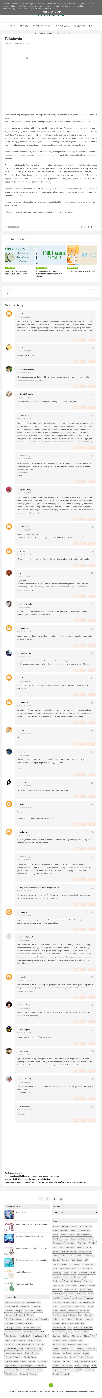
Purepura (71, 1344)
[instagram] (61, 1198)
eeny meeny (89, 1370)
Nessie (23, 977)
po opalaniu (42, 1361)
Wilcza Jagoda (66, 1366)
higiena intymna (32, 1319)
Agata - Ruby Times (28, 490)
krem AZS (27, 1332)
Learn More (47, 12)
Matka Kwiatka (26, 604)
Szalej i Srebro (21, 1212)
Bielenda (56, 1252)
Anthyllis (56, 1239)
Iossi (91, 1294)
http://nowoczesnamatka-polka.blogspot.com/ (40, 888)
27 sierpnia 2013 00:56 (24, 980)
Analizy (24, 26)
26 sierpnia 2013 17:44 (24, 706)
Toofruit (90, 1357)
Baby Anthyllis (58, 1243)
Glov (68, 1285)
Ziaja (55, 1370)
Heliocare (82, 1285)
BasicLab (87, 1247)
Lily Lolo (66, 1302)
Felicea (76, 1277)
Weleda (55, 1366)
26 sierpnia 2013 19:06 (24, 733)
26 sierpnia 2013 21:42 (24, 860)
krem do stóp (11, 1336)
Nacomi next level (77, 1323)
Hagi (74, 1285)
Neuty (70, 1332)
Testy (64, 33)
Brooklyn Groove (85, 1252)
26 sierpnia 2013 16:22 (24, 631)
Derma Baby (74, 1264)
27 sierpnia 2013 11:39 (23, 1008)
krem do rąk (39, 1332)
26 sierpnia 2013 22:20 (24, 915)
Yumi (94, 1366)
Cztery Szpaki (77, 1260)
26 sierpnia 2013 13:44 (24, 372)
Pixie (93, 1336)
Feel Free (67, 1277)
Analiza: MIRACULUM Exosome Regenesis (32, 1224)
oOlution (56, 1374)
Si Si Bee (56, 1353)
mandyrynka (25, 1030)
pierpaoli (65, 1374)
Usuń (91, 340)
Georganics (88, 1281)
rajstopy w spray (25, 1366)
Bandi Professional (67, 1247)
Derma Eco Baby (88, 1264)
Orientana (56, 1336)
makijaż (38, 1340)
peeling (23, 1361)
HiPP (89, 1290)
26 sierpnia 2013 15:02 (24, 554)
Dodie (55, 1268)
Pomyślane (14, 227)
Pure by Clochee (59, 1344)
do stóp (39, 1311)
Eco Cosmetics (86, 1268)
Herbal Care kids (71, 1290)
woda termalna (11, 1374)
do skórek (29, 1311)
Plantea (56, 1340)
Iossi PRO (57, 1298)
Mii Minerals (84, 1311)
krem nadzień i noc (40, 1336)
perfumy (32, 1361)
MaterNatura (73, 1311)
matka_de (24, 1051)
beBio (80, 1370)
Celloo (70, 1256)
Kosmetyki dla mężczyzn (15, 1302)
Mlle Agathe (88, 1315)
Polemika (73, 1340)
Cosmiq (56, 1260)
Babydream (82, 1243)
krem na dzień (24, 1336)
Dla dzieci (79, 26)
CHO (55, 1256)
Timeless (81, 1357)
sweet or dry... (26, 653)
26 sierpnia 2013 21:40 (24, 807)
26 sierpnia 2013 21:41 (24, 835)
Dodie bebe (64, 1268)
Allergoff (73, 1230)
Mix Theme (66, 1391)
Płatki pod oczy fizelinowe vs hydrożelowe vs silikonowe (17, 272)
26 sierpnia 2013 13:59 (24, 419)
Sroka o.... (35, 1391)
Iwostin (66, 1298)
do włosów (28, 1315)
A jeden (74, 1226)
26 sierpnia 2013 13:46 (24, 397)
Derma (64, 1264)
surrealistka (25, 1107)
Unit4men (66, 1361)
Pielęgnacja (63, 26)
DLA (86, 1260)
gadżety (52, 33)
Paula (22, 551)
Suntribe (77, 1353)
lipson (23, 783)
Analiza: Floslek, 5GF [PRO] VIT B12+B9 (31, 1248)
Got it (58, 12)
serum (8, 1370)
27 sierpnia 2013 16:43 (24, 1032)
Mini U (55, 1315)
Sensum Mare (90, 1349)
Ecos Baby (57, 1273)
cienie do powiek (12, 1306)
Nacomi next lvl (59, 1328)
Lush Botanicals (66, 1306)
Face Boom (57, 1277)
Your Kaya (85, 1366)
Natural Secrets (86, 1328)
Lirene (74, 1302)
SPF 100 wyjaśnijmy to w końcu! (81, 271)
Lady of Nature (77, 1298)
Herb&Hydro (57, 1290)
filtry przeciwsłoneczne (14, 1319)
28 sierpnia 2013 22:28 (24, 1110)
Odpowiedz (80, 340)
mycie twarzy (11, 1349)
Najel (75, 1328)
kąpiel (30, 1340)
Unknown (24, 314)
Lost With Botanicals (86, 1302)
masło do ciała (38, 1344)
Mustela (56, 1323)
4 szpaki (56, 1226)
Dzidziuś (75, 1268)
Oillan (77, 1332)
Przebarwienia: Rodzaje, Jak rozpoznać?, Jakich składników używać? (49, 273)
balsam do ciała (33, 1302)
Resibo (55, 1349)
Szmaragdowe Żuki (60, 1357)
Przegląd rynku (42, 26)
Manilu (90, 1306)
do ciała (9, 1311)
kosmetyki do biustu (13, 1328)
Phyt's (86, 1336)
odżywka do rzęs (32, 1353)
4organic (65, 1226)
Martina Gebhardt (59, 1311)
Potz (81, 1340)
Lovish (55, 1306)
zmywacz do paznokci (28, 1374)
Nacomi (64, 1323)
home (12, 26)
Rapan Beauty (83, 1344)
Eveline (92, 1273)
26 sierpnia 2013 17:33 (24, 656)
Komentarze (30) (23, 43)
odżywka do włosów (13, 1357)
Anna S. (23, 804)
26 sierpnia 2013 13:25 (24, 351)
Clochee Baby (89, 1256)
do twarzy (9, 1315)
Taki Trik (38, 33)
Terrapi (72, 1357)
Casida (62, 1256)
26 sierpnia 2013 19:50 (24, 786)
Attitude (65, 1239)
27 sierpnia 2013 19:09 (24, 1054)
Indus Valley (81, 1294)
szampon (31, 1370)
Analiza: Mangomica (23, 1272)
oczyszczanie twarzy (34, 1349)
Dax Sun (56, 1264)
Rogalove (64, 1349)
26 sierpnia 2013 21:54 (24, 890)
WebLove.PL (89, 1391)
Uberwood (56, 1361)
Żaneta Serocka (26, 394)
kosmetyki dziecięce (13, 1332)
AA (91, 1226)
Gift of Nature (58, 1285)
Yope (77, 1366)
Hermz (82, 1290)
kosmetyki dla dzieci (24, 1323)
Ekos (66, 1273)
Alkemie (64, 1230)
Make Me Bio (80, 1306)
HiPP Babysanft (59, 1294)
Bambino (92, 1243)
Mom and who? (67, 1319)
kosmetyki (9, 1323)
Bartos (79, 1247)
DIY (91, 26)
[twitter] (47, 1198)
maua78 (23, 752)
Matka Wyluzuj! (26, 937)
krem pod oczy (11, 1340)
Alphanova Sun (83, 1230)
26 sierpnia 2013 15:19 (24, 607)
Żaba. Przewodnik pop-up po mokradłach (32, 1260)
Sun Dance (67, 1353)
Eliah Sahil (83, 1273)
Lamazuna (89, 1298)
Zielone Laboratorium (67, 1370)
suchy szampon (19, 1370)
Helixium (91, 1285)
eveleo (23, 348)
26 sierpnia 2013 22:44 (24, 940)
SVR (72, 1349)
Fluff (84, 1277)
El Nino (73, 1273)
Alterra (55, 1235)
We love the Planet (88, 1361)
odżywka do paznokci (14, 1353)
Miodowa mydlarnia (68, 1315)
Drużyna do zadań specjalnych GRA (29, 1236)
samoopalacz (40, 1366)
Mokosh (56, 1319)
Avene (73, 1239)
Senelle (79, 1349)
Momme (79, 1319)
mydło (21, 1349)
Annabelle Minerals (83, 1235)
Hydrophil (71, 1294)
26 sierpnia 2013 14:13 (24, 493)
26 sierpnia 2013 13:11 (23, 317)
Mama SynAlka (26, 1079)
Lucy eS (23, 730)
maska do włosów (23, 1344)
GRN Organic (76, 1281)
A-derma (83, 1226)
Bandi (55, 1247)
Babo (90, 1239)
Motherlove (89, 1319)
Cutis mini (65, 1260)
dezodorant (36, 1306)
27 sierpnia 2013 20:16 (24, 1082)
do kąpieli (18, 1311)
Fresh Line (57, 1281)
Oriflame (66, 1336)
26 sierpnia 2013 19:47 (24, 755)
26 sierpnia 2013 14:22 (24, 530)
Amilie (71, 1235)
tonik (40, 1370)
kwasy (22, 1340)
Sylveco (86, 1353)
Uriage (75, 1361)
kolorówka (44, 1319)
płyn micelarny (11, 1366)
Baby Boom (70, 1243)
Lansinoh (56, 1302)
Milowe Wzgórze (27, 1005)
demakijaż (25, 1306)
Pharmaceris (76, 1336)
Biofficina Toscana (69, 1252)
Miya (79, 1315)
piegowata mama (27, 369)
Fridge (66, 1281)
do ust (18, 1315)
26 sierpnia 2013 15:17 (24, 576)
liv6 (22, 573)
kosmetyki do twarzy (32, 1328)
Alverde (63, 1235)
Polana (64, 1340)
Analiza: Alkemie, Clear (25, 1284)
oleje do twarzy (30, 1357)
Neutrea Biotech (59, 1332)
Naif (69, 1328)
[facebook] (40, 1198)
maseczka (9, 1344)
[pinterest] (54, 1198)
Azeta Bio (82, 1239)
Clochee (78, 1256)
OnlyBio (85, 1332)
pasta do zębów (12, 1361)
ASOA (55, 1230)
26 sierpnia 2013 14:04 (24, 459)
